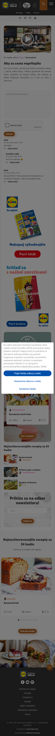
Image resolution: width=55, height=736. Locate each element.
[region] (27, 368)
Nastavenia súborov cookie (27, 381)
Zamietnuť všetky (27, 388)
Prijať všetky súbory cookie (27, 373)
